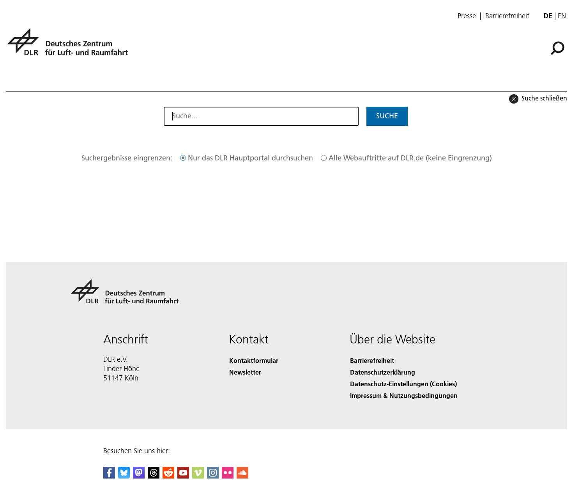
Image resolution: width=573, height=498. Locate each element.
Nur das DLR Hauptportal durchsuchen (250, 158)
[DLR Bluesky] (124, 476)
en (562, 15)
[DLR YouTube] (183, 476)
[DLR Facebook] (109, 476)
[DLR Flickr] (227, 476)
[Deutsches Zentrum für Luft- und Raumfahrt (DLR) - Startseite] (70, 46)
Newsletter (245, 372)
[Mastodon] (139, 476)
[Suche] (558, 47)
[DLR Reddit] (168, 476)
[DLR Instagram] (213, 476)
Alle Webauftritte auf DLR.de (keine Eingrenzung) (410, 158)
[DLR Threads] (153, 476)
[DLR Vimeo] (198, 476)
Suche (387, 115)
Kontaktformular (253, 360)
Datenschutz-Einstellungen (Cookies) (403, 384)
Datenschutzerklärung (382, 372)
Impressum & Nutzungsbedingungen (404, 395)
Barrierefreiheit (507, 16)
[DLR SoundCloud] (242, 476)
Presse (467, 16)
